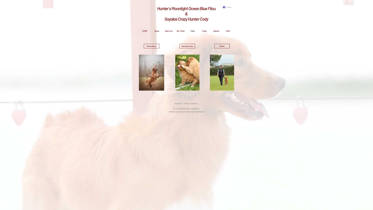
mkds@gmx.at (195, 109)
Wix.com (201, 112)
